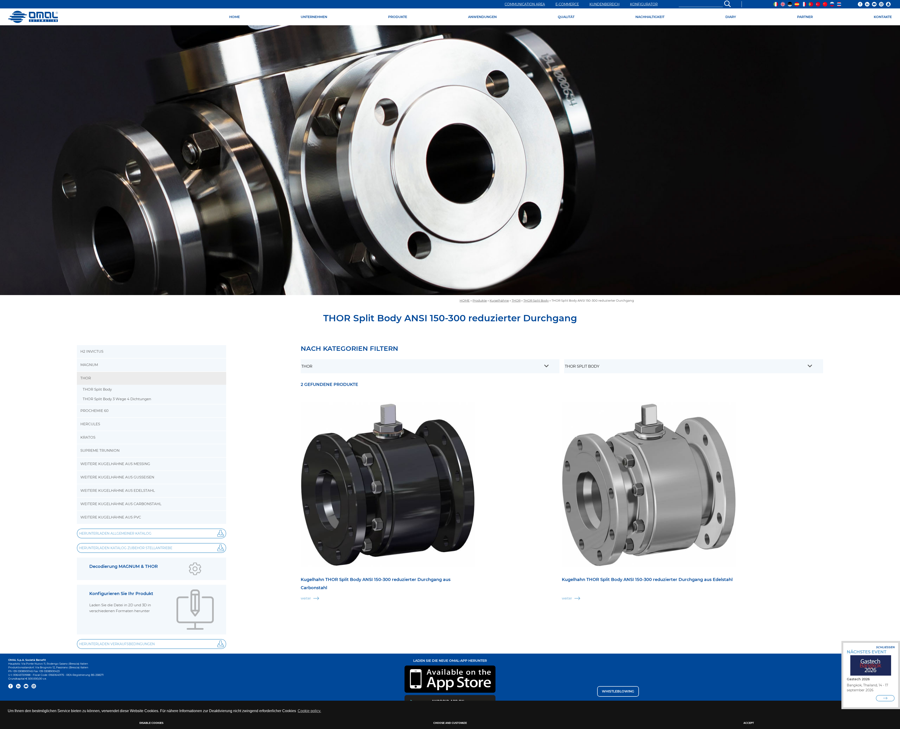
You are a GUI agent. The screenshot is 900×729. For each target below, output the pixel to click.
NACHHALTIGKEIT (649, 17)
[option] (450, 160)
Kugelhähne (499, 300)
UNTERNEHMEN (314, 17)
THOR (516, 300)
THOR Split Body (536, 300)
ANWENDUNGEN (482, 17)
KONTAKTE (883, 17)
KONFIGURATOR (644, 4)
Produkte (479, 300)
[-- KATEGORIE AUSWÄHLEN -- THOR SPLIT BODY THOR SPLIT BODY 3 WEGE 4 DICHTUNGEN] (693, 366)
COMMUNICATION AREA (525, 4)
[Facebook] (860, 4)
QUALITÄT (566, 17)
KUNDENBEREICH (604, 4)
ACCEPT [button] (748, 723)
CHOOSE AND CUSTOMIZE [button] (450, 723)
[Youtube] (874, 4)
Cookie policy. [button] (309, 711)
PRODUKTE (397, 17)
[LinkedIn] (867, 4)
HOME (234, 17)
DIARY (730, 17)
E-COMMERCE (567, 4)
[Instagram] (881, 4)
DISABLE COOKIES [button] (151, 723)
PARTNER (805, 17)
